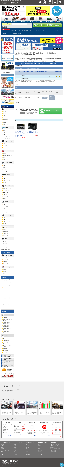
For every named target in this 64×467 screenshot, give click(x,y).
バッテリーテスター (53, 451)
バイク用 (5, 257)
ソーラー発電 (6, 196)
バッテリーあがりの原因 (7, 291)
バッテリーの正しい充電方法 (7, 280)
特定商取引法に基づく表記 (11, 463)
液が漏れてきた (6, 348)
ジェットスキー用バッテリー (55, 444)
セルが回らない (6, 340)
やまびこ (39, 445)
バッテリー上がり (7, 338)
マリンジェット (42, 30)
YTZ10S (45, 97)
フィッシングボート (7, 190)
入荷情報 (5, 317)
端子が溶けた (6, 350)
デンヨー (39, 451)
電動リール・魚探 (7, 188)
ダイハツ (15, 454)
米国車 (4, 134)
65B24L (27, 29)
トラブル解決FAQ (7, 299)
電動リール (20, 30)
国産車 (4, 130)
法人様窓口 (45, 3)
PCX (43, 29)
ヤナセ (4, 208)
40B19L (22, 29)
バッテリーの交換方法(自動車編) (7, 326)
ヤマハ (4, 113)
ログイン (7, 74)
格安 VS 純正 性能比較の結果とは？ (8, 305)
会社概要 (3, 463)
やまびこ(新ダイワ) (7, 155)
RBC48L (31, 29)
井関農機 (5, 243)
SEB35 (35, 29)
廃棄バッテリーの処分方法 (7, 320)
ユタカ (27, 451)
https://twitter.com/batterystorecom (10, 392)
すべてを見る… (6, 307)
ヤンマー (5, 210)
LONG (25, 30)
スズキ (4, 117)
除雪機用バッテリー (53, 447)
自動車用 (5, 261)
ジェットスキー (14, 30)
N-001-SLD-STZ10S (52, 97)
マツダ (15, 450)
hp (26, 450)
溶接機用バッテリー (42, 442)
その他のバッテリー (5, 249)
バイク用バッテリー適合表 (20, 36)
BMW (4, 122)
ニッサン (15, 445)
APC (4, 143)
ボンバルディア (6, 180)
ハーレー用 (5, 259)
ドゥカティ (3, 453)
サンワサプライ (28, 454)
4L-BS (18, 29)
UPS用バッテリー (30, 442)
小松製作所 (5, 231)
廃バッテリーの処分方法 (7, 302)
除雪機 (37, 30)
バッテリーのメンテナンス (7, 288)
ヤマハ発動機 (6, 206)
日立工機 (39, 453)
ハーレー (39, 29)
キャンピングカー (50, 30)
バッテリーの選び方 (7, 285)
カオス (46, 29)
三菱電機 (27, 447)
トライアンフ (3, 454)
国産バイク (29, 36)
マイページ (55, 3)
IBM (26, 453)
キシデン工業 (6, 157)
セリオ (4, 169)
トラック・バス (6, 136)
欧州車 (4, 132)
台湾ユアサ (29, 30)
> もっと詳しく (10, 435)
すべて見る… (6, 124)
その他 (4, 273)
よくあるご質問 (34, 463)
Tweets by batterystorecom (8, 394)
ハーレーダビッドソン (7, 120)
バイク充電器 (14, 29)
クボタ (4, 153)
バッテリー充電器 (53, 450)
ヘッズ (39, 447)
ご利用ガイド (50, 3)
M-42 (34, 30)
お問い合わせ (28, 463)
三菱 (14, 451)
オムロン (5, 145)
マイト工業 (40, 454)
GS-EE (27, 448)
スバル (15, 448)
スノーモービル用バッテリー (55, 448)
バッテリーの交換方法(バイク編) (7, 323)
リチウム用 (5, 263)
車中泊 (56, 30)
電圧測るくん (6, 269)
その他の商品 (53, 442)
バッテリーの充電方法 (7, 332)
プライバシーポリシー (21, 463)
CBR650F (38, 36)
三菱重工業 (5, 233)
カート (60, 3)
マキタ (39, 448)
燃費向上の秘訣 (6, 298)
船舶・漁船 (5, 192)
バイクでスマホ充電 (52, 29)
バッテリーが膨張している (7, 346)
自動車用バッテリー (18, 442)
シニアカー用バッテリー (54, 445)
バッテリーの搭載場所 (7, 329)
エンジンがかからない (7, 343)
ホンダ (33, 36)
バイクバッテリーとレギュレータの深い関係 (7, 295)
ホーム (40, 3)
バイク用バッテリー (5, 442)
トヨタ (15, 444)
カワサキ (5, 115)
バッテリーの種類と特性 (7, 283)
